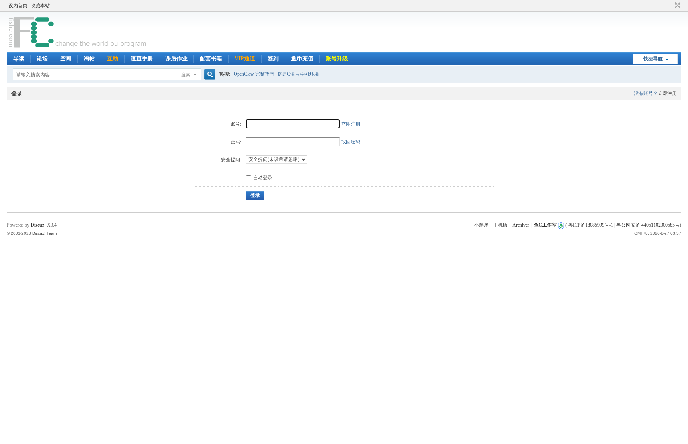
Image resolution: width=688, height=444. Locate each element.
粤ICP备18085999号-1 (590, 225)
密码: (236, 142)
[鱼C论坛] (78, 47)
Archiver (520, 225)
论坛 (42, 59)
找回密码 (350, 142)
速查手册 (142, 59)
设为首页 (17, 5)
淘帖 (89, 59)
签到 (273, 59)
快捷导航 (653, 59)
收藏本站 (40, 5)
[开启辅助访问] (670, 5)
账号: (236, 124)
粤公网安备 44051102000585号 (648, 225)
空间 (65, 59)
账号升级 (337, 59)
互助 (112, 59)
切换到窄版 (676, 5)
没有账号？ (646, 93)
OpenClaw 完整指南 (254, 74)
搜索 (185, 75)
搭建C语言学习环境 (298, 74)
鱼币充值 (302, 59)
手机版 (500, 225)
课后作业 (176, 59)
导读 (18, 59)
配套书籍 (211, 59)
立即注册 (667, 93)
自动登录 (262, 177)
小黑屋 (481, 225)
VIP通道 (245, 59)
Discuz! (38, 225)
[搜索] (208, 74)
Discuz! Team (44, 233)
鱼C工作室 (545, 225)
